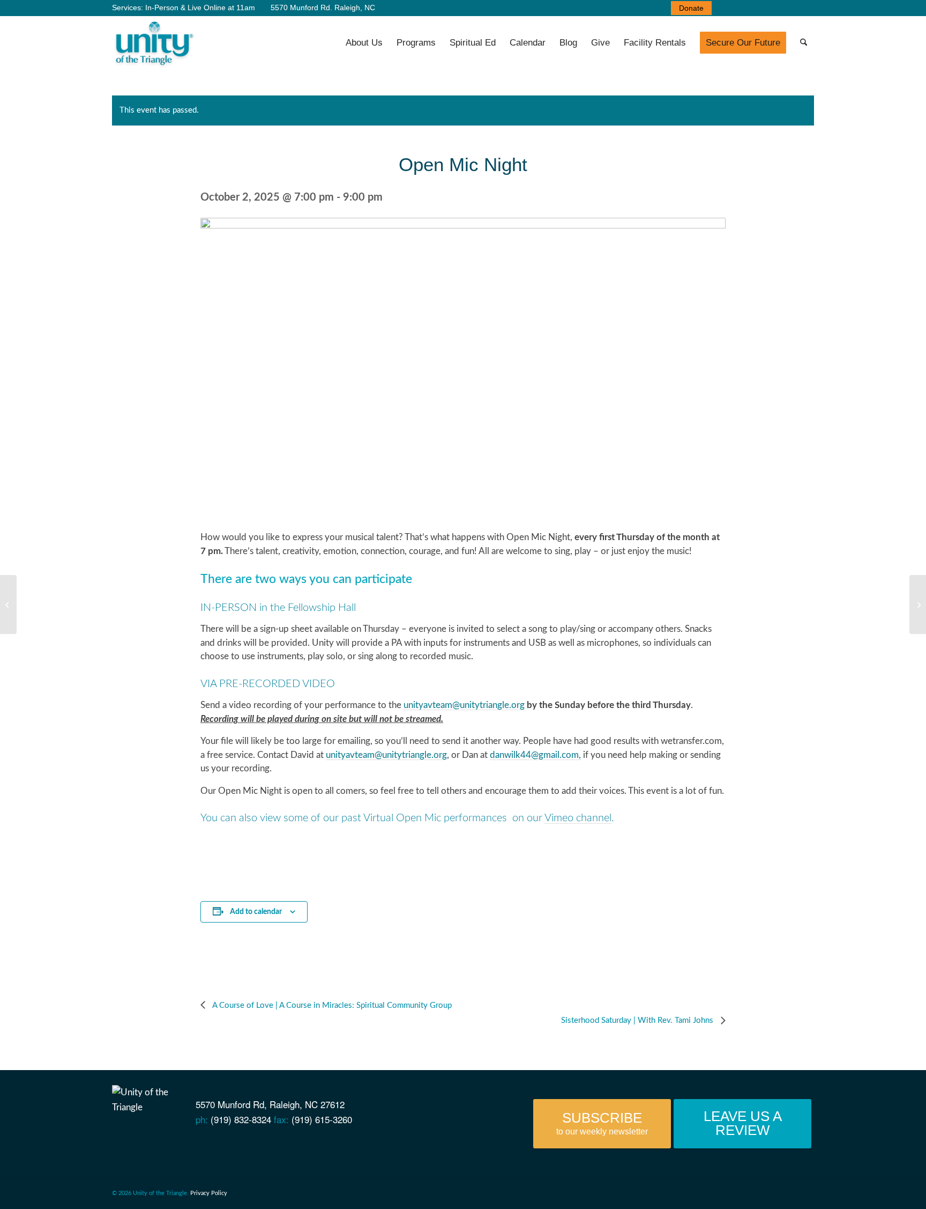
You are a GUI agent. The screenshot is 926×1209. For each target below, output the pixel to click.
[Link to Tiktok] (806, 8)
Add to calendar (256, 912)
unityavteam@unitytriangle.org (464, 705)
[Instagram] (209, 1144)
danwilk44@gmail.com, (535, 755)
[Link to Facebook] (726, 8)
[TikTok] (227, 1144)
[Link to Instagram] (790, 8)
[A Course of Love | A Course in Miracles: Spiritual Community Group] (8, 604)
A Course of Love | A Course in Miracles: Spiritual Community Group (331, 1005)
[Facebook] (135, 1144)
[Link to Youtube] (742, 8)
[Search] (803, 43)
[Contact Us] (117, 1144)
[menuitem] (689, 8)
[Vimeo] (172, 1144)
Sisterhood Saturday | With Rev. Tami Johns (638, 1020)
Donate (691, 8)
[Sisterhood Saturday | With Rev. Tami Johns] (917, 604)
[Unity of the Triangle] (154, 43)
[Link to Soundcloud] (774, 8)
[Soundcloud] (190, 1144)
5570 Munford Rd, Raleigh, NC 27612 (270, 1104)
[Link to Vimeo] (758, 8)
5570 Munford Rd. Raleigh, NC (321, 7)
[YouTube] (154, 1144)
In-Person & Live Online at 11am (200, 7)
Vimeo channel (577, 818)
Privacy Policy (208, 1193)
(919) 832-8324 (241, 1119)
